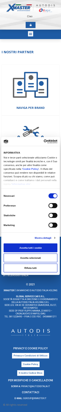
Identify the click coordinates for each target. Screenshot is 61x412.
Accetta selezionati (30, 257)
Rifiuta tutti (30, 267)
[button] (30, 33)
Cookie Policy (31, 169)
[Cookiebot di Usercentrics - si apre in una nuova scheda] (43, 142)
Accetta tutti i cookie (30, 247)
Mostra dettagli (43, 238)
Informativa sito (21, 184)
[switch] (52, 205)
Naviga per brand (30, 108)
